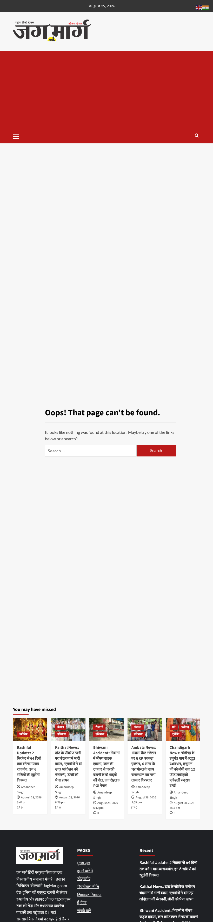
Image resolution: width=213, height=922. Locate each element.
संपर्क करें (84, 910)
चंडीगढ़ (185, 727)
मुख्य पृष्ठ (83, 862)
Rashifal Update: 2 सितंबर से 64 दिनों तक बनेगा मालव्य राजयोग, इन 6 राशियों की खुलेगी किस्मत (29, 764)
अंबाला (137, 727)
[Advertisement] (106, 90)
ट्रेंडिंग (175, 734)
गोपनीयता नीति (88, 886)
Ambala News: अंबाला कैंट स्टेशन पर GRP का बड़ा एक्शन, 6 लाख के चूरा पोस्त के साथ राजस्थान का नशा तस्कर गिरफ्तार (143, 764)
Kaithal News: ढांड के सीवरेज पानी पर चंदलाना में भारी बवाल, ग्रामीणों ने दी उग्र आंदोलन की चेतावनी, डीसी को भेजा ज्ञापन (68, 764)
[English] (199, 7)
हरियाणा (61, 734)
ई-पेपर (81, 902)
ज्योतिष (23, 734)
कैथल (60, 727)
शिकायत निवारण (89, 894)
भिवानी (99, 727)
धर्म (173, 727)
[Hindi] (205, 7)
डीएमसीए (83, 878)
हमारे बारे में (85, 870)
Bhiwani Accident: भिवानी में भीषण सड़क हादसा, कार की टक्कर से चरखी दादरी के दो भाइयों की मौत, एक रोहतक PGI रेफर (106, 767)
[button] (18, 135)
